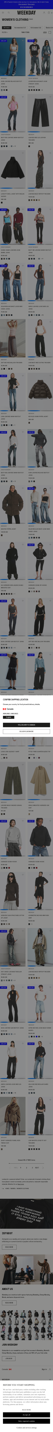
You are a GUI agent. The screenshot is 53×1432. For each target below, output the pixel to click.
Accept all (26, 1415)
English (8, 717)
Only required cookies (26, 1421)
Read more (26, 1410)
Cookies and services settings (27, 1428)
